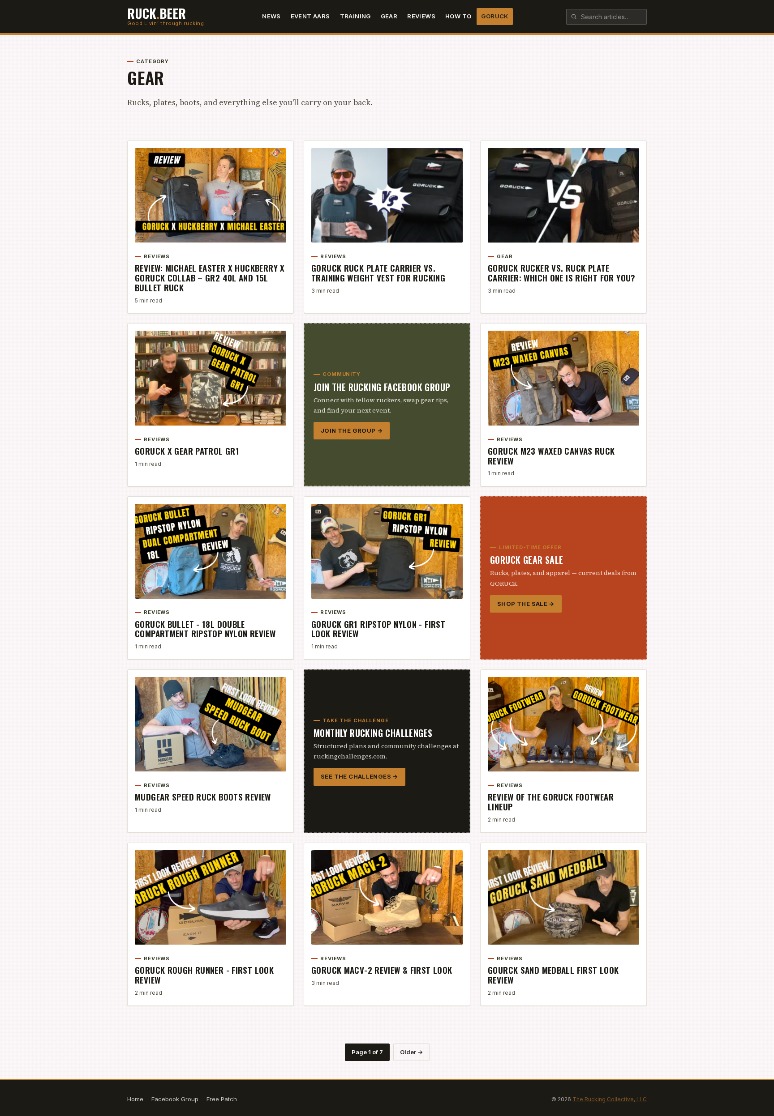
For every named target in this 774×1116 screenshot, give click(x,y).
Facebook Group (174, 1099)
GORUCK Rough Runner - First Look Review (204, 974)
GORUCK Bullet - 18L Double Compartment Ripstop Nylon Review (205, 629)
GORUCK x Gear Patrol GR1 (187, 450)
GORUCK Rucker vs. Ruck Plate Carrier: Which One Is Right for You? (562, 272)
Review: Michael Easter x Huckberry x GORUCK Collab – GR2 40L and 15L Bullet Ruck (210, 277)
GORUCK (494, 16)
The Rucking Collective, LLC (609, 1099)
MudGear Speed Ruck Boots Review (203, 796)
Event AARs (310, 16)
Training (355, 16)
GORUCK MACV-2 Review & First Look (381, 969)
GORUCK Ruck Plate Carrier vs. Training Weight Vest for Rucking (378, 272)
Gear (389, 16)
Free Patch (221, 1099)
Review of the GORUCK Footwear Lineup (551, 801)
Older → (411, 1052)
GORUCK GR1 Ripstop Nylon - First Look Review (378, 629)
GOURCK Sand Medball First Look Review (553, 974)
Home (135, 1099)
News (271, 16)
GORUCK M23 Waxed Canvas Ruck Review (551, 455)
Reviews (421, 16)
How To (458, 16)
